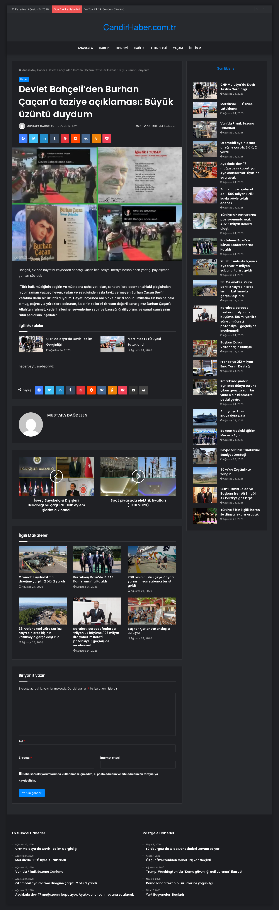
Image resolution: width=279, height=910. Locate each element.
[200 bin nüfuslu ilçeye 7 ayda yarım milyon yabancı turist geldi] (152, 559)
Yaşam (178, 48)
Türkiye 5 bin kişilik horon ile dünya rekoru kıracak (240, 512)
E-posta (25, 757)
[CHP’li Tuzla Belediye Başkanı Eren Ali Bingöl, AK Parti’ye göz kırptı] (205, 495)
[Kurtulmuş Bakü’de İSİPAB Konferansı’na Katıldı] (97, 559)
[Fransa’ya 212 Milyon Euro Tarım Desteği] (205, 368)
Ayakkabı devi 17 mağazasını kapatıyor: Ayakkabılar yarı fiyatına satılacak (240, 171)
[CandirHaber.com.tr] (139, 27)
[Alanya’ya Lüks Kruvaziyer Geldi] (205, 417)
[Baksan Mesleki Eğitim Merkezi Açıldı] (205, 437)
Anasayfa (85, 48)
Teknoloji (159, 48)
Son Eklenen (226, 68)
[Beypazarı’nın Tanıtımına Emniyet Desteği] (205, 456)
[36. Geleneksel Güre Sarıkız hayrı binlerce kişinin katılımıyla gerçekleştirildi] (43, 611)
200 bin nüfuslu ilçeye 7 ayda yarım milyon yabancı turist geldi (151, 581)
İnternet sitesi (110, 757)
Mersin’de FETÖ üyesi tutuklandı (236, 106)
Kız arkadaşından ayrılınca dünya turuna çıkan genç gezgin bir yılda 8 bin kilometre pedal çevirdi (238, 390)
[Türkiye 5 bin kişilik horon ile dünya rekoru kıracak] (205, 516)
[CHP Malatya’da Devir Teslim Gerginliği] (31, 344)
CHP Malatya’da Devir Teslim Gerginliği (237, 86)
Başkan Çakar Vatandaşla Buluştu (149, 631)
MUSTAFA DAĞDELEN (40, 126)
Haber (104, 48)
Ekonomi (121, 48)
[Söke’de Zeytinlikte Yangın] (205, 475)
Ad (22, 741)
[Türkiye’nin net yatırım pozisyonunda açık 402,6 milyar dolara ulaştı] (205, 221)
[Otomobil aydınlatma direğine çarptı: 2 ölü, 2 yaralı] (43, 559)
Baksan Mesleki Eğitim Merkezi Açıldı (237, 433)
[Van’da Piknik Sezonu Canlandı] (205, 129)
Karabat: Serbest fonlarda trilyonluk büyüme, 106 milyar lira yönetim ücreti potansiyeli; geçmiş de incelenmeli (96, 637)
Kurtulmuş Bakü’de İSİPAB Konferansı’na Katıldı (93, 579)
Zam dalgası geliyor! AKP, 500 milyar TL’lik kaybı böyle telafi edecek (236, 196)
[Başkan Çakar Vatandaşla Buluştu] (152, 611)
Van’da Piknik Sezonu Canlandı (104, 9)
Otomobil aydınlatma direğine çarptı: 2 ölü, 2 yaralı (42, 579)
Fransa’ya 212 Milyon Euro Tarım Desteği (236, 364)
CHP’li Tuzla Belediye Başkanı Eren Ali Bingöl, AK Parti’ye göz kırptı (238, 493)
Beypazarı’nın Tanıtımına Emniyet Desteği (240, 452)
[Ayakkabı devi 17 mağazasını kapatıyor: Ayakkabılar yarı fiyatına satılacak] (205, 170)
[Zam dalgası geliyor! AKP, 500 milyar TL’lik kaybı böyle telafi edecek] (205, 195)
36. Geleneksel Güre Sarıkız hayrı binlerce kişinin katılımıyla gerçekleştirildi (40, 633)
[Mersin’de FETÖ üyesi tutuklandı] (112, 344)
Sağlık (139, 48)
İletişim (195, 48)
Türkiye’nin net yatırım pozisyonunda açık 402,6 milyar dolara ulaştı (238, 222)
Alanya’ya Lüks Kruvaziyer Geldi (233, 413)
